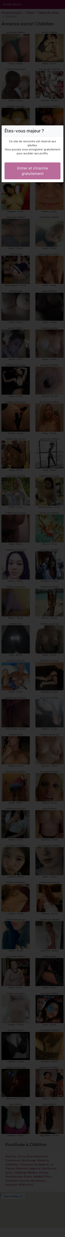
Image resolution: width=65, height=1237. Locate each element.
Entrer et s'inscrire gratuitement (32, 171)
